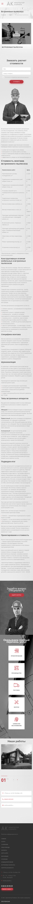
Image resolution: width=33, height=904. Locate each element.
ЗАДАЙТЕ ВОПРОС (16, 595)
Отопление (4, 859)
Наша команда (5, 847)
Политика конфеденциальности (9, 834)
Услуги (3, 841)
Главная (3, 838)
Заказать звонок (6, 889)
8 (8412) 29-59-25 (8, 799)
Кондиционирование (7, 862)
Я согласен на (17, 77)
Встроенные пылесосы (8, 865)
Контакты (4, 850)
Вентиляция (4, 856)
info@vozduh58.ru (7, 880)
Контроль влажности (7, 867)
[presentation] (14, 779)
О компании (4, 844)
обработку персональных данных (20, 77)
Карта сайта (4, 853)
